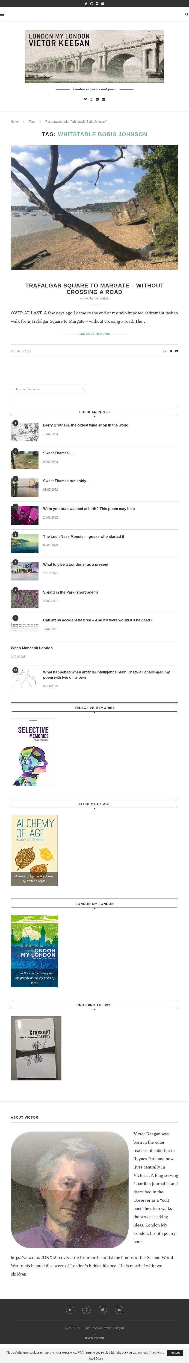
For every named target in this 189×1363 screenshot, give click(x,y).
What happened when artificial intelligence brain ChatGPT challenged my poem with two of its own (106, 674)
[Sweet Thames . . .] (24, 460)
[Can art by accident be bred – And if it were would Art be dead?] (24, 627)
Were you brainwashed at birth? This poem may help (89, 509)
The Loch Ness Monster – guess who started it (83, 537)
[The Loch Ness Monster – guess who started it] (24, 543)
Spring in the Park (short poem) (70, 592)
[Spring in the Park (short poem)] (24, 599)
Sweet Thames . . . (58, 453)
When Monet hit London (32, 648)
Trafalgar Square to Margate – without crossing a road (94, 288)
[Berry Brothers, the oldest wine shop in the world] (24, 432)
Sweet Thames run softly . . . (67, 481)
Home (15, 121)
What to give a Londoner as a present (75, 564)
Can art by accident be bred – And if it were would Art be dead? (97, 620)
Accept (175, 1352)
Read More (96, 1358)
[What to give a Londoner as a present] (24, 571)
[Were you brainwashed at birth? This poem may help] (24, 515)
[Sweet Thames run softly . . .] (24, 487)
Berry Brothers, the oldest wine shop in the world (85, 425)
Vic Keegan (101, 298)
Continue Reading (94, 334)
